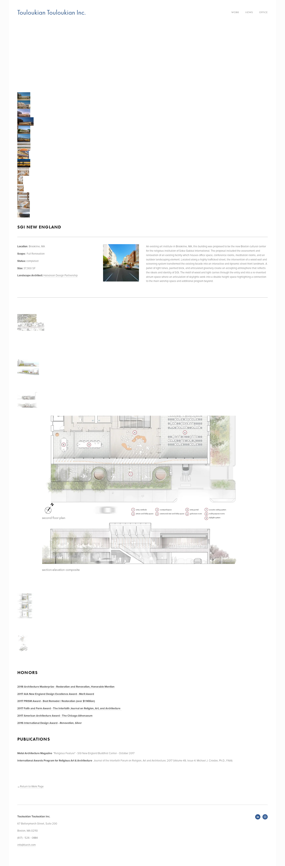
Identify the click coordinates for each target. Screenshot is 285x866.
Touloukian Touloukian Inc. (51, 12)
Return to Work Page (32, 786)
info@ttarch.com (26, 845)
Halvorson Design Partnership (60, 275)
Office (263, 12)
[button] (21, 57)
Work (235, 12)
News (249, 12)
